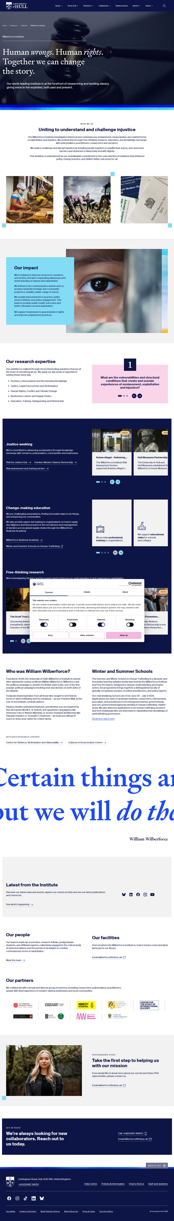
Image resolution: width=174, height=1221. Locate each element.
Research (87, 6)
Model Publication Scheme (50, 1211)
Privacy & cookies (88, 1211)
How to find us (136, 1183)
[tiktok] (25, 1198)
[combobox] (44, 37)
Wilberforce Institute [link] (38, 26)
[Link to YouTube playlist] (152, 894)
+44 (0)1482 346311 (28, 1184)
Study (57, 6)
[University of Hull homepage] (16, 5)
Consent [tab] (49, 592)
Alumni (135, 6)
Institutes (24, 26)
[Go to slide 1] (120, 396)
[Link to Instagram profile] (145, 894)
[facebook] (9, 1198)
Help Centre (90, 1183)
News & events (122, 6)
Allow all (124, 635)
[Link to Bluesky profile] (124, 894)
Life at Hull (72, 6)
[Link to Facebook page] (138, 894)
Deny (50, 635)
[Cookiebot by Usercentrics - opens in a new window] (130, 584)
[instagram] (17, 1198)
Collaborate (103, 6)
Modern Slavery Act (71, 1211)
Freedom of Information (27, 1211)
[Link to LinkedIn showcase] (131, 894)
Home (5, 26)
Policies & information (113, 1183)
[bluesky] (42, 1198)
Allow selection (87, 635)
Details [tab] (87, 592)
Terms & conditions (106, 1211)
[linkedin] (34, 1198)
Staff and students (158, 1183)
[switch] (72, 625)
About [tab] (125, 592)
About (148, 6)
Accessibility (10, 1211)
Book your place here (103, 718)
